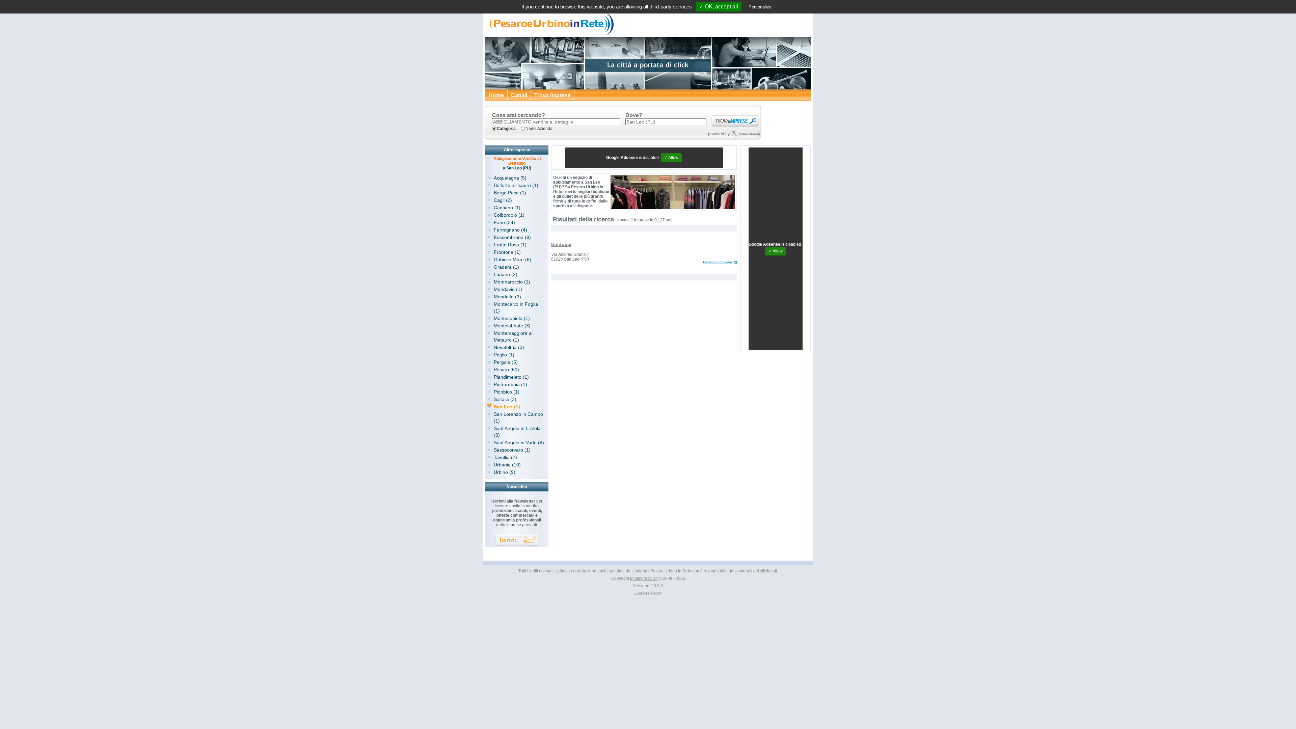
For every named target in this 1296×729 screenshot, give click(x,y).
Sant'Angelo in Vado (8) (519, 442)
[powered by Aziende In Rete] (745, 134)
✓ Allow (671, 157)
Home (496, 95)
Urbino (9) (504, 472)
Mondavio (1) (508, 289)
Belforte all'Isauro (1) (516, 185)
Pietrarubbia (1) (510, 384)
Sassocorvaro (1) (512, 450)
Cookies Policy (648, 593)
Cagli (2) (503, 200)
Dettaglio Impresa (717, 262)
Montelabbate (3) (512, 325)
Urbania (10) (507, 464)
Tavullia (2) (505, 457)
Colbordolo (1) (509, 215)
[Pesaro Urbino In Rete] (550, 33)
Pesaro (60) (506, 369)
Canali (519, 95)
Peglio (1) (504, 354)
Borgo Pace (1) (510, 192)
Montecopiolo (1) (512, 318)
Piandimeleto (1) (511, 377)
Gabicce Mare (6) (512, 259)
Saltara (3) (505, 399)
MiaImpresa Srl (644, 578)
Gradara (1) (506, 267)
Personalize (760, 6)
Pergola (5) (506, 362)
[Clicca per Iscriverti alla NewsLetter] (517, 541)
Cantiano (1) (507, 207)
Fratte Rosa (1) (510, 244)
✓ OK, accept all (718, 6)
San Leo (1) (507, 406)
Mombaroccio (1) (512, 282)
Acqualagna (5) (510, 178)
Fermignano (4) (510, 230)
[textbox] (556, 121)
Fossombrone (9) (512, 237)
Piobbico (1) (506, 392)
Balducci (561, 244)
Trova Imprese (552, 95)
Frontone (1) (507, 252)
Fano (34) (504, 222)
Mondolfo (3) (507, 296)
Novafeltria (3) (509, 347)
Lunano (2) (505, 274)
